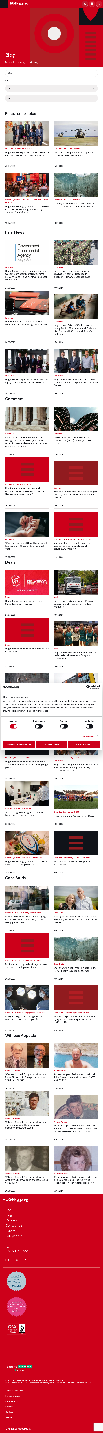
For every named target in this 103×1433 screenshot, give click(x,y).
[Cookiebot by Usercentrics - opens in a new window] (88, 687)
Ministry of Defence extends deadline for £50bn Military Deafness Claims (74, 205)
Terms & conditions (14, 1390)
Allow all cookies (84, 744)
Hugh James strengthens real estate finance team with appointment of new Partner (76, 382)
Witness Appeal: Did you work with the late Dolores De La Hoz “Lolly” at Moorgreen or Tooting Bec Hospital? (75, 1180)
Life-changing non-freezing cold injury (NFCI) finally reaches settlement (75, 969)
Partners (9, 1406)
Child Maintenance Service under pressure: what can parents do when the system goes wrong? (25, 491)
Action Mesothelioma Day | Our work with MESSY (74, 863)
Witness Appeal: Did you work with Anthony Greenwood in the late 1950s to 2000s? (26, 1180)
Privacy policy (11, 1401)
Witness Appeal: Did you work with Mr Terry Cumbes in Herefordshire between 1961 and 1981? (26, 1125)
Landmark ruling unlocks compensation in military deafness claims (75, 154)
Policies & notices (13, 1396)
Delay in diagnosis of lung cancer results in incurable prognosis (23, 1018)
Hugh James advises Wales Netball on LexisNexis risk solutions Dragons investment (75, 655)
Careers (11, 1220)
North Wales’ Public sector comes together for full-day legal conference (26, 323)
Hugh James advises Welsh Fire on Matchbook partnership (24, 602)
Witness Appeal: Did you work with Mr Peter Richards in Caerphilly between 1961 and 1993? (26, 1077)
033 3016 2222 (16, 1251)
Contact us (13, 1225)
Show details (88, 736)
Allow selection (51, 744)
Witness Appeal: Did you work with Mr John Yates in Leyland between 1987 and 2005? (75, 1077)
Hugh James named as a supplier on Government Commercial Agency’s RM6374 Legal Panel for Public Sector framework (26, 275)
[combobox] (51, 88)
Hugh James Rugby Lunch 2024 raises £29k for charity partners (26, 863)
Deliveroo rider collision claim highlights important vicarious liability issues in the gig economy (27, 919)
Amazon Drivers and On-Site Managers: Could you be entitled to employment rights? (76, 494)
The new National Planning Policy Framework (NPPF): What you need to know (74, 440)
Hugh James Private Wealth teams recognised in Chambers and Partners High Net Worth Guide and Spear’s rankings (75, 329)
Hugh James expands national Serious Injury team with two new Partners (26, 381)
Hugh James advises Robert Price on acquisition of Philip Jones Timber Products (74, 604)
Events (10, 1231)
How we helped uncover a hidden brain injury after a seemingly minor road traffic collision (75, 1019)
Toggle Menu (4, 4)
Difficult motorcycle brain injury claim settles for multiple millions (26, 966)
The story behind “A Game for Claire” (74, 816)
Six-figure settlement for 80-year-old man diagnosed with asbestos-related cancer (75, 919)
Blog (8, 1215)
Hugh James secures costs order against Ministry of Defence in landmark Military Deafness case (72, 274)
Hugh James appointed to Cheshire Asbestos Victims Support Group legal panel (27, 764)
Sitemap (9, 1417)
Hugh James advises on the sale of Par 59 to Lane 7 (27, 650)
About (10, 1210)
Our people (13, 1236)
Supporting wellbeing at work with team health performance (24, 814)
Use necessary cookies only (19, 744)
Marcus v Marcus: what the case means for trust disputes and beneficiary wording (72, 546)
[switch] (39, 726)
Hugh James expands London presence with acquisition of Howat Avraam (27, 154)
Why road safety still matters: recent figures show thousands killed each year (26, 546)
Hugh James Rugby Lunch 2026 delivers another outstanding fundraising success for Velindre (27, 209)
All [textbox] (9, 88)
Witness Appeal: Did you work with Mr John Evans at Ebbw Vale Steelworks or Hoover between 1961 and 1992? (76, 1128)
